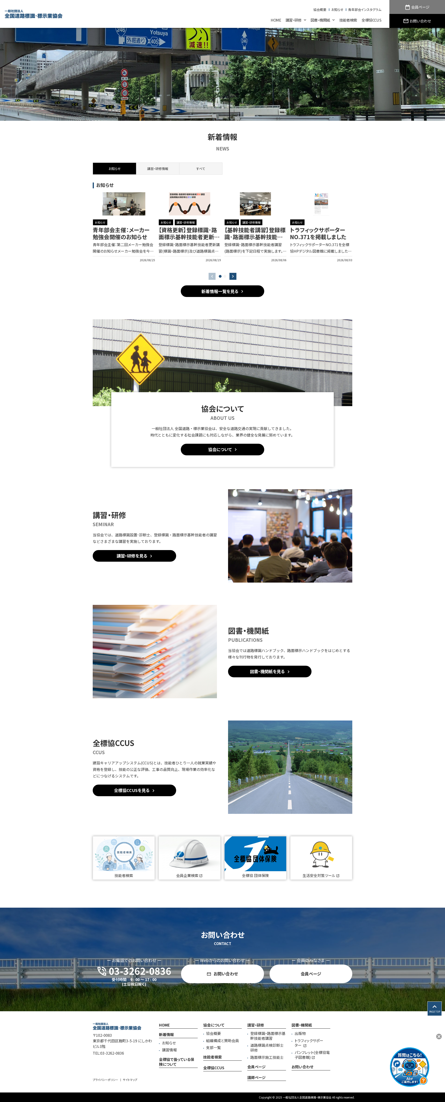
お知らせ (100, 222)
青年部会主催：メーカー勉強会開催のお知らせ (121, 233)
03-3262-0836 (112, 1053)
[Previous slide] (212, 276)
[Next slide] (232, 276)
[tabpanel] (222, 227)
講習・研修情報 (186, 222)
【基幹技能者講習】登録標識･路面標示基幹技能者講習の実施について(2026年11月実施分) (255, 240)
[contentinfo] (222, 1056)
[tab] (157, 168)
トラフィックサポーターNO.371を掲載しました (318, 233)
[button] (220, 276)
